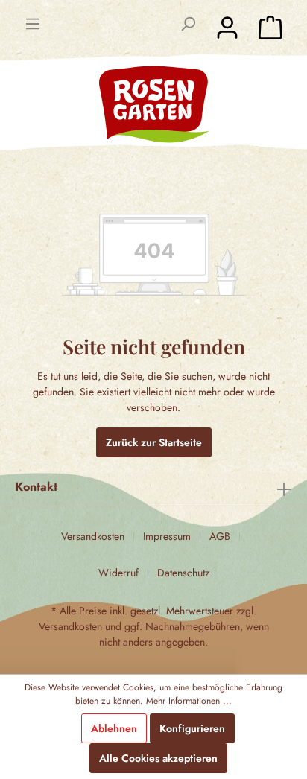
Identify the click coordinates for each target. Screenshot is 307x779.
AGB (219, 536)
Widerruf (118, 572)
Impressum (167, 536)
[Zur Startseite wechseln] (153, 103)
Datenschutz (183, 572)
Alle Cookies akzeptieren (158, 758)
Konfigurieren (192, 728)
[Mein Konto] (227, 27)
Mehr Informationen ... (189, 701)
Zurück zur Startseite (154, 442)
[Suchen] (188, 24)
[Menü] (33, 24)
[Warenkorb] (270, 27)
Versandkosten (92, 536)
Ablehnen (114, 728)
